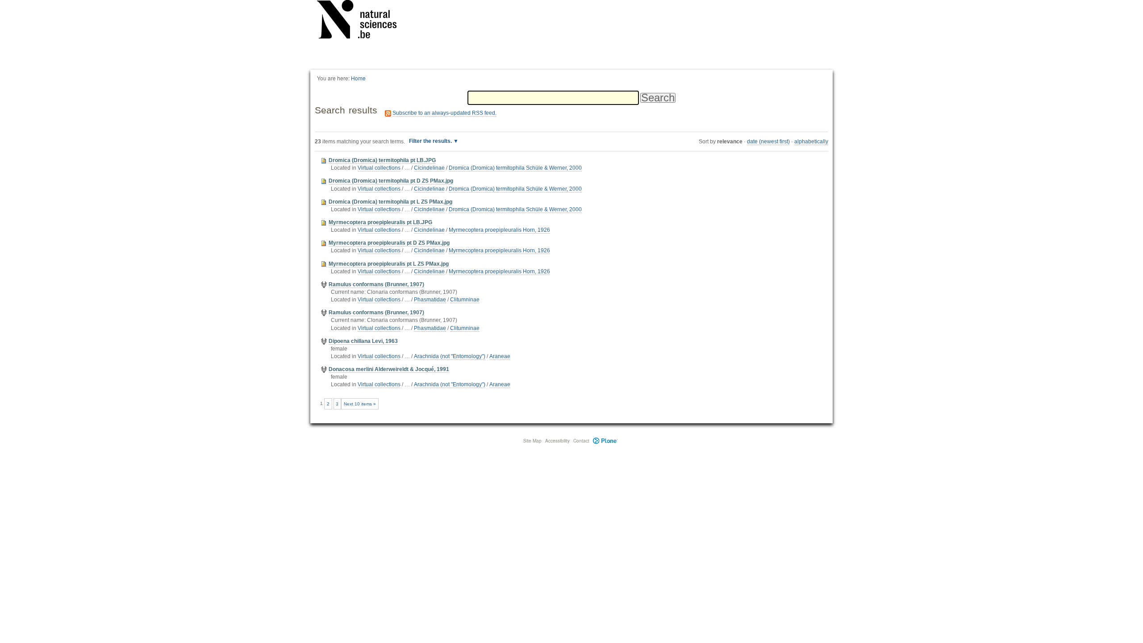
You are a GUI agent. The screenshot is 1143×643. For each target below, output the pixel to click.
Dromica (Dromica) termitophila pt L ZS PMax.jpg (390, 202)
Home (358, 78)
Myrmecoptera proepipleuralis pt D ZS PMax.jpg (389, 243)
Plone (605, 441)
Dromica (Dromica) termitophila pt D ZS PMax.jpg (391, 181)
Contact (581, 441)
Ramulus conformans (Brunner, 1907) (376, 284)
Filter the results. (431, 141)
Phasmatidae (430, 299)
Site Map (532, 441)
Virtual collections (379, 168)
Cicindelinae (429, 168)
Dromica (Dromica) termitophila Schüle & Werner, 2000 (515, 168)
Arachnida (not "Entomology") (449, 356)
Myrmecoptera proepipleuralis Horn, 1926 (499, 230)
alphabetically (811, 141)
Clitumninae (465, 299)
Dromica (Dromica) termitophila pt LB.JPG (382, 160)
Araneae (499, 356)
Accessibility (557, 441)
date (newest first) (768, 141)
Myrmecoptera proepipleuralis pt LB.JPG (380, 222)
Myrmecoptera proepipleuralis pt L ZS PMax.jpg (389, 264)
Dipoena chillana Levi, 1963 (363, 341)
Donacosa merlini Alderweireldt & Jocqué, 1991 (389, 369)
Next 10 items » (360, 403)
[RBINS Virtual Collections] (362, 21)
